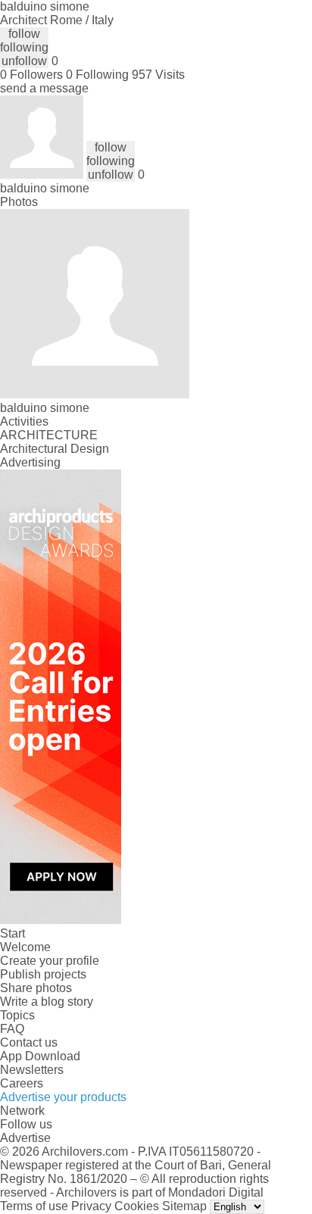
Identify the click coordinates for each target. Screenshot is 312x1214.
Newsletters (32, 1069)
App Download (40, 1056)
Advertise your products (63, 1097)
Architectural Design (54, 448)
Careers (21, 1083)
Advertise (25, 1137)
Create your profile (49, 960)
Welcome (25, 947)
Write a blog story (46, 1001)
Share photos (36, 987)
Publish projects (43, 974)
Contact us (29, 1042)
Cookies (136, 1206)
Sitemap (184, 1206)
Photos (19, 201)
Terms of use (34, 1206)
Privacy (91, 1206)
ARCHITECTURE (49, 435)
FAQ (12, 1028)
